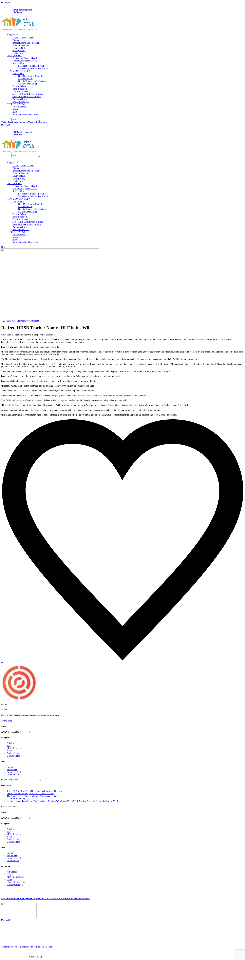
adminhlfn (21, 321)
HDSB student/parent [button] (22, 10)
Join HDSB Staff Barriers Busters (27, 94)
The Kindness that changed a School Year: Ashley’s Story (32, 796)
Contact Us (17, 53)
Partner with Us (19, 99)
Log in (10, 767)
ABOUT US (12, 35)
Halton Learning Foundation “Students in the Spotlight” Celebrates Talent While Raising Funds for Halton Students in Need (62, 801)
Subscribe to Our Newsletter (25, 114)
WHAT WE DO (14, 55)
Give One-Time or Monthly (30, 76)
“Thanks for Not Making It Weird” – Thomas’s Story (30, 793)
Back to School (19, 86)
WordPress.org (13, 774)
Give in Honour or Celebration (32, 81)
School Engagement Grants (24, 60)
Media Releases (14, 748)
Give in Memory (25, 78)
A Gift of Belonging (16, 798)
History (15, 40)
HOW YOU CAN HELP (18, 71)
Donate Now (18, 73)
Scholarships (18, 63)
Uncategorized (13, 756)
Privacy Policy (19, 50)
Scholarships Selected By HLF (32, 66)
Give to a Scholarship (27, 83)
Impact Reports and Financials (26, 43)
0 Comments (33, 321)
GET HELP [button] (12, 129)
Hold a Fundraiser (20, 101)
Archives (5, 732)
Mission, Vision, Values (23, 37)
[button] (12, 7)
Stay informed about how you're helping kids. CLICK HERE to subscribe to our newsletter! (45, 898)
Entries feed (12, 769)
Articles (10, 743)
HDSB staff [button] (17, 12)
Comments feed (14, 772)
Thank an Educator (21, 91)
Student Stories (19, 106)
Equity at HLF (19, 48)
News (15, 109)
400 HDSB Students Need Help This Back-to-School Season (34, 791)
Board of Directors (20, 45)
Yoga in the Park (19, 89)
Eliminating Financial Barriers (25, 58)
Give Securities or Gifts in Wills (26, 96)
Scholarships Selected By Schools (33, 68)
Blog (14, 112)
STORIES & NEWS (16, 104)
